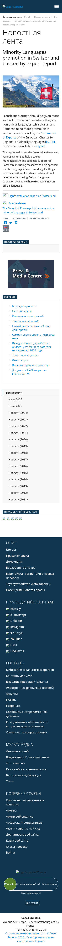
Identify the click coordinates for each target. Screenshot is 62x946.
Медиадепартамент (24, 306)
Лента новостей (17, 751)
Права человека (17, 556)
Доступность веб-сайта (22, 834)
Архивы (11, 810)
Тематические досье (25, 355)
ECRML (51, 142)
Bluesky (15, 609)
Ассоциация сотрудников (24, 822)
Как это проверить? (31, 892)
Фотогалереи (20, 360)
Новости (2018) (18, 452)
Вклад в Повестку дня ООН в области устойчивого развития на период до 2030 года (31, 346)
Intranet (33, 903)
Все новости (14, 392)
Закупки (12, 694)
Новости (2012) (18, 492)
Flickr (13, 645)
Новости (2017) (18, 459)
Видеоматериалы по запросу (30, 365)
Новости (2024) (18, 412)
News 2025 (15, 406)
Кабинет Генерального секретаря (30, 670)
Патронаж (13, 706)
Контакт (40, 941)
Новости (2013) (18, 486)
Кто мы (11, 550)
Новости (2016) (18, 466)
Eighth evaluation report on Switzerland (32, 196)
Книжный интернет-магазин (26, 769)
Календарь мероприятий (28, 316)
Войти (10, 852)
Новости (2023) (18, 419)
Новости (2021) (18, 432)
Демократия (14, 561)
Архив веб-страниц (19, 816)
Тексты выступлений (25, 321)
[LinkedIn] (16, 223)
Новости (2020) (18, 439)
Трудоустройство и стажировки (28, 584)
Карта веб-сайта (17, 840)
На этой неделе (22, 311)
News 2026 (15, 399)
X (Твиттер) (18, 615)
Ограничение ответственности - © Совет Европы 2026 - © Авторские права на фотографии (31, 937)
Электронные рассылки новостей (30, 688)
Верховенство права (20, 568)
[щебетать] (10, 223)
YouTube (16, 639)
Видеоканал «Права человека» (27, 757)
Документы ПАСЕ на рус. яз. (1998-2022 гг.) (29, 371)
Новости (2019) (18, 446)
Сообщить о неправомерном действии (26, 714)
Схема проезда (16, 847)
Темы (10, 781)
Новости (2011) (18, 499)
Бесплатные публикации (24, 775)
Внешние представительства (27, 682)
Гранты (11, 700)
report (40, 146)
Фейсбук (16, 633)
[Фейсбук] (5, 223)
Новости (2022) (18, 426)
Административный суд (23, 828)
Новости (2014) (18, 479)
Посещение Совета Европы (25, 590)
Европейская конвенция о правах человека (30, 576)
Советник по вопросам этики (26, 732)
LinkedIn (16, 621)
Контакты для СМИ (19, 676)
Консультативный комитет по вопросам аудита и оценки (27, 724)
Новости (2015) (18, 472)
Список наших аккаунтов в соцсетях (25, 802)
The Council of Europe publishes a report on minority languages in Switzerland (29, 207)
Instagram (17, 627)
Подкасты (17, 651)
